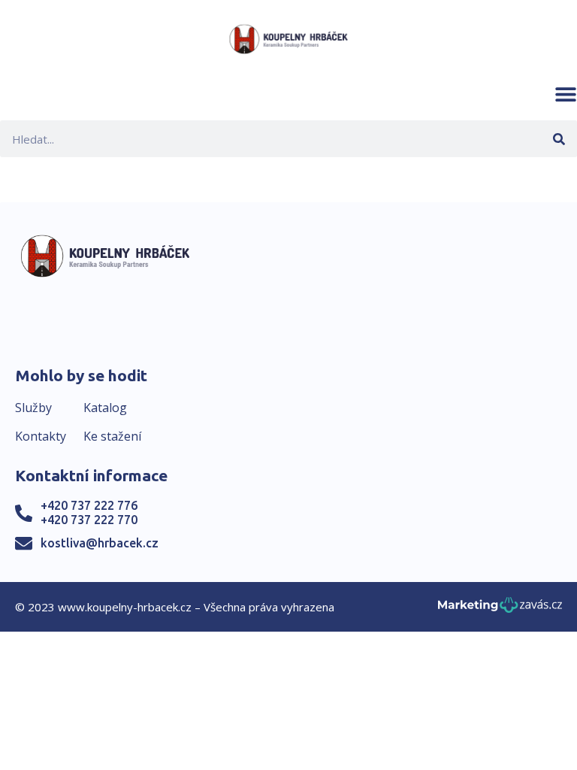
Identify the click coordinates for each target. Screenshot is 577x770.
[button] (565, 94)
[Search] (558, 138)
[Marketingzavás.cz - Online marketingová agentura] (500, 609)
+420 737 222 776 (89, 505)
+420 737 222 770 (89, 519)
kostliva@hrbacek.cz (100, 543)
